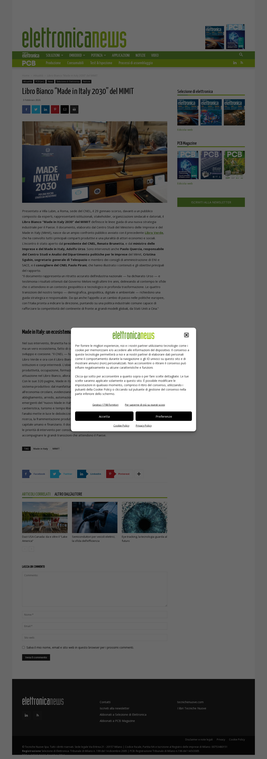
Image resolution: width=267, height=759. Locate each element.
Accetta (104, 416)
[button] (186, 335)
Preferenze (164, 416)
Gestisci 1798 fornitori (105, 405)
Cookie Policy (121, 425)
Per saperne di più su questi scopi (145, 405)
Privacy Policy (144, 425)
